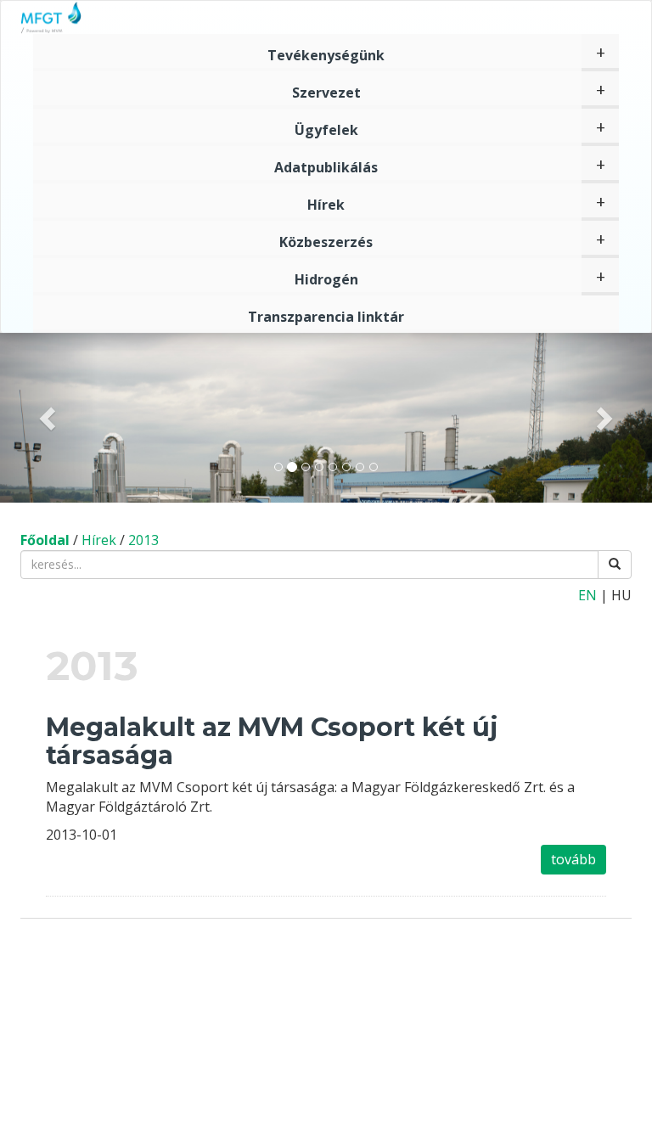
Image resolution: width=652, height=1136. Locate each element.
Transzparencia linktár (326, 316)
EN (587, 595)
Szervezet (326, 92)
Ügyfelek (326, 130)
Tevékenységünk (326, 55)
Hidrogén (326, 279)
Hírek (326, 204)
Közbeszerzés (326, 242)
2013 (143, 540)
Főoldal (45, 540)
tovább (573, 859)
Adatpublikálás (326, 167)
